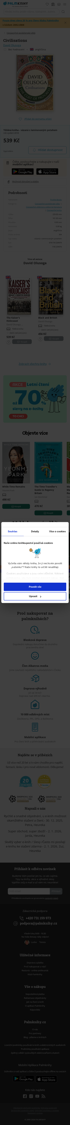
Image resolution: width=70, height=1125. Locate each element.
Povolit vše (35, 586)
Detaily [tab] (35, 531)
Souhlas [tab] (12, 531)
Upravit (33, 596)
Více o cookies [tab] (57, 531)
